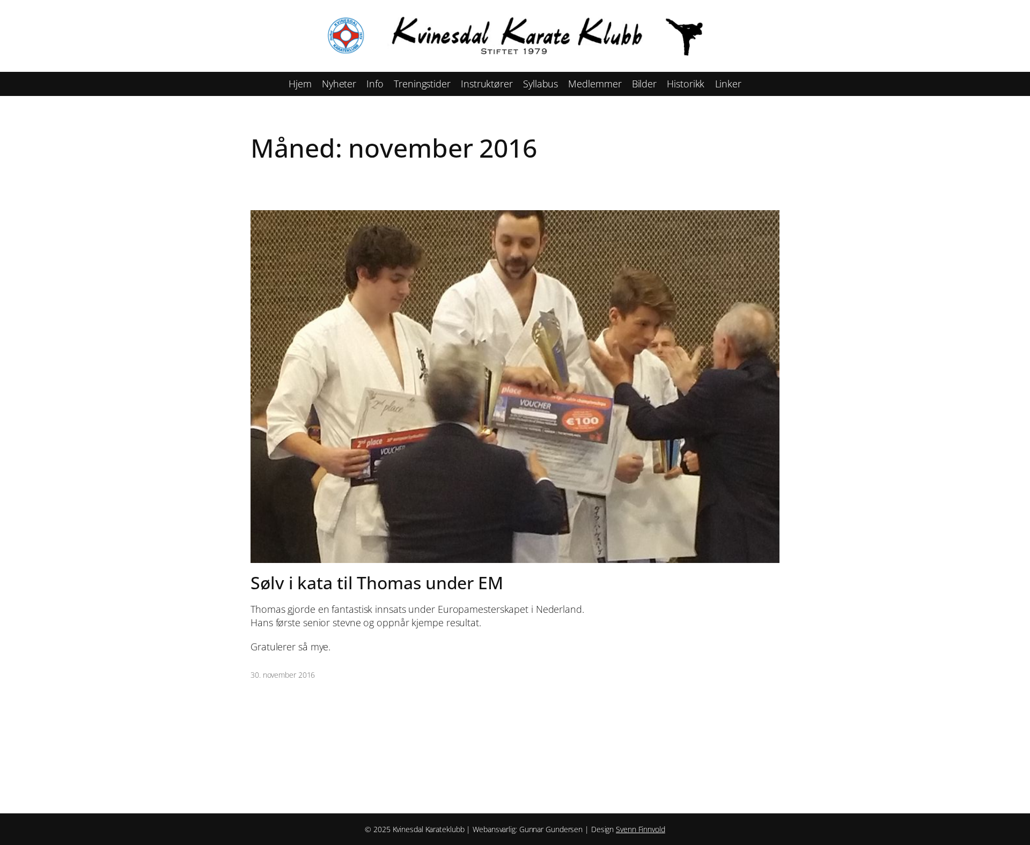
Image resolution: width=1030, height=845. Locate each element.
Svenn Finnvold (640, 829)
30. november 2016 (283, 675)
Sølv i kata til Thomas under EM (377, 582)
